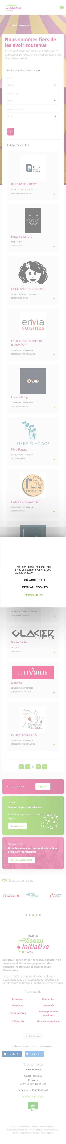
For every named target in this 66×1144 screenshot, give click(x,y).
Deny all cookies (35, 587)
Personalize (34, 595)
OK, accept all (35, 580)
